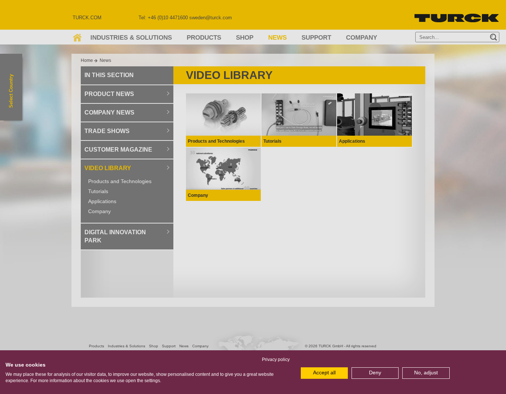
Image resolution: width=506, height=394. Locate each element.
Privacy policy (276, 359)
